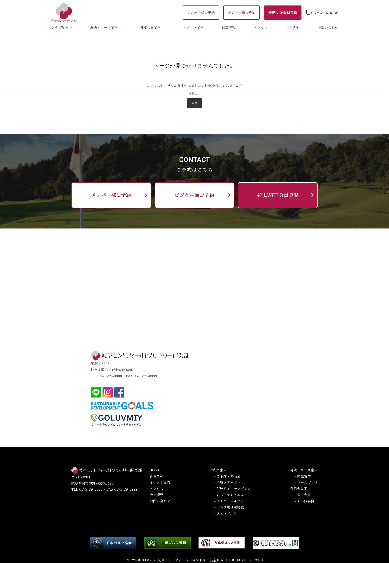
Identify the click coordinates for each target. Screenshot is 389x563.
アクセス (260, 27)
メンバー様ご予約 (201, 12)
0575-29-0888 (324, 13)
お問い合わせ (328, 27)
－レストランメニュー (230, 494)
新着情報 (228, 27)
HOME (155, 469)
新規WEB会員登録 (282, 12)
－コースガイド (306, 482)
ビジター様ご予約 (241, 12)
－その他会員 (304, 500)
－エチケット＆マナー (230, 500)
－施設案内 (302, 476)
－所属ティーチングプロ (232, 488)
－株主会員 (302, 494)
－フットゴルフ (225, 513)
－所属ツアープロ (226, 482)
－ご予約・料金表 (226, 476)
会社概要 (292, 27)
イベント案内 (193, 27)
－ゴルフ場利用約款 (228, 507)
